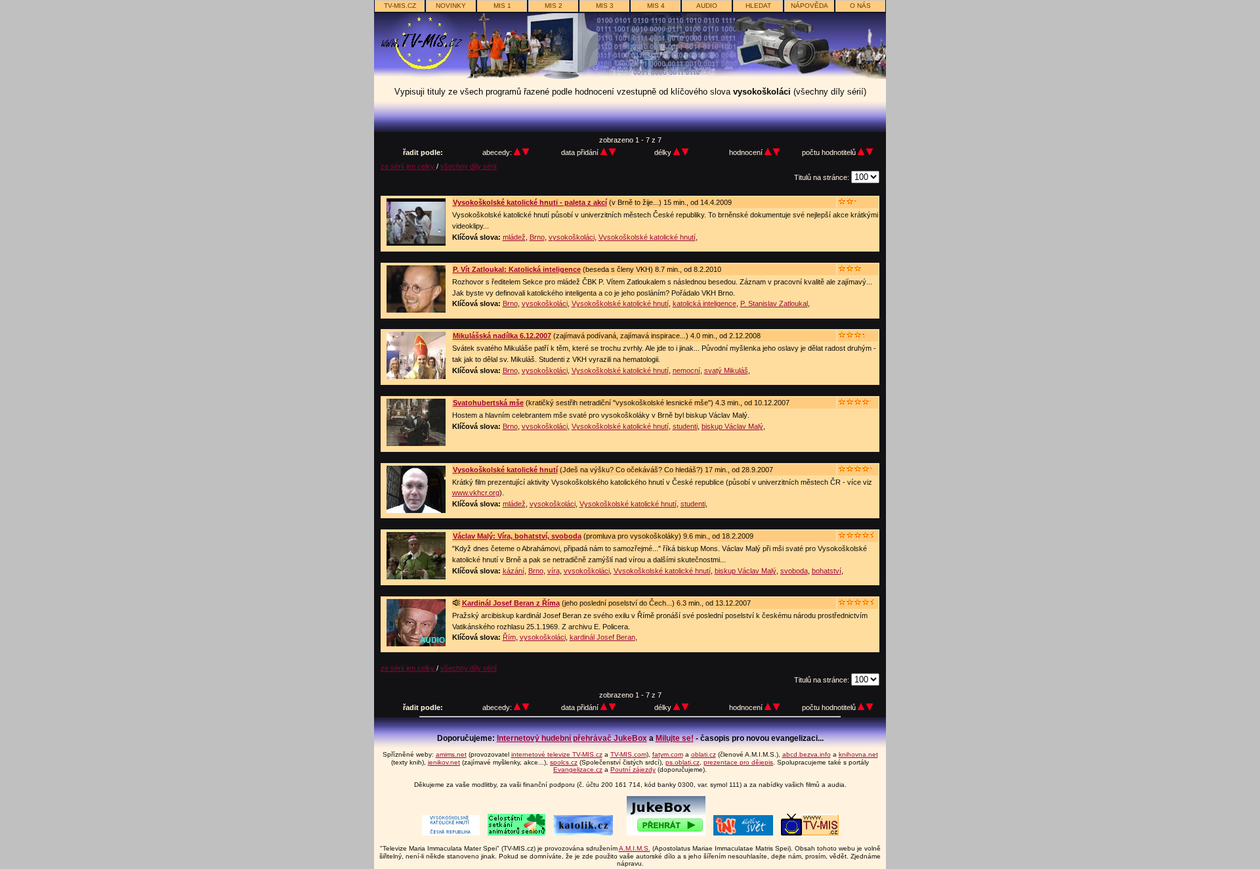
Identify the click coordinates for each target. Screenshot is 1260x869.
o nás (860, 5)
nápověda (809, 5)
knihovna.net (858, 754)
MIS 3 (605, 5)
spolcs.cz (564, 762)
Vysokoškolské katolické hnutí (647, 237)
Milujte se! (675, 738)
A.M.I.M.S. (634, 848)
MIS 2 (553, 5)
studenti (685, 426)
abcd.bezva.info (806, 754)
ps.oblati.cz (682, 762)
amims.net (451, 754)
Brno (537, 237)
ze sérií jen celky (408, 166)
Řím (509, 637)
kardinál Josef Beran (602, 637)
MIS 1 (502, 5)
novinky (451, 5)
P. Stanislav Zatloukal (774, 303)
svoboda (794, 571)
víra (553, 571)
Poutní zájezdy (633, 769)
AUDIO (706, 5)
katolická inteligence (704, 303)
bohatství (826, 571)
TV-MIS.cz (400, 5)
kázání (513, 571)
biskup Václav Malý (732, 426)
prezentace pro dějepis (738, 762)
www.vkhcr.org (475, 493)
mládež (514, 237)
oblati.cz (703, 754)
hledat (758, 5)
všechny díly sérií (468, 166)
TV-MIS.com (628, 754)
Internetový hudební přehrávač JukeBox (572, 738)
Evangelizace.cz (577, 769)
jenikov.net (444, 762)
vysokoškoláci (572, 237)
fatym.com (667, 754)
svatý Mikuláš (726, 370)
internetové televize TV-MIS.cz (556, 754)
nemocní (686, 370)
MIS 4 (656, 5)
